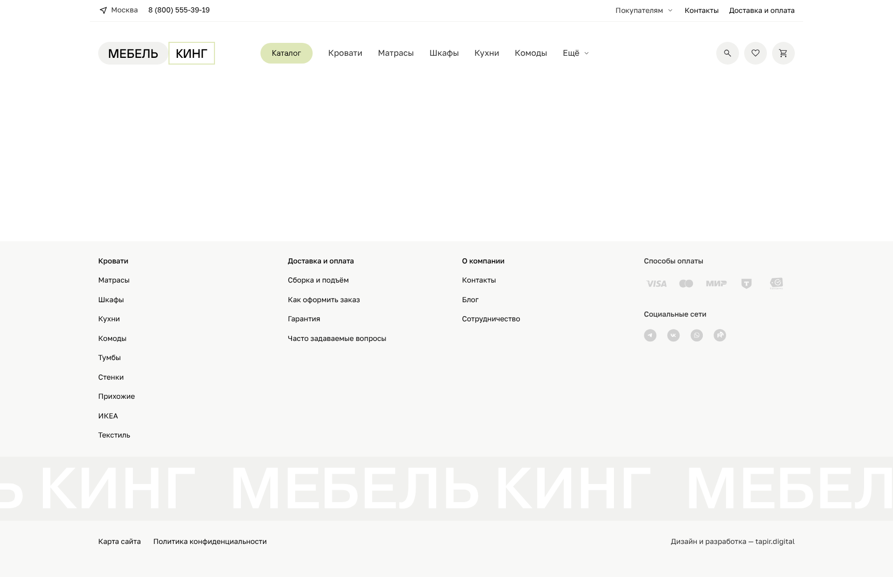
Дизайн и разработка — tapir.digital (733, 541)
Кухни (486, 53)
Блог (470, 299)
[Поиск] (727, 53)
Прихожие (116, 396)
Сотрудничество (491, 319)
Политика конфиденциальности (210, 541)
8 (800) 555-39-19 (179, 10)
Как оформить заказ (324, 299)
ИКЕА (108, 416)
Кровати (345, 53)
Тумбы (109, 357)
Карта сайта (119, 541)
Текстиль (114, 435)
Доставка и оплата (762, 10)
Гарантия (304, 319)
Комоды (531, 53)
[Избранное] (755, 53)
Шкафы (444, 53)
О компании (483, 261)
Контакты (702, 10)
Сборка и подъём (318, 280)
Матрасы (396, 53)
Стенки (111, 377)
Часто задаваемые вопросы (337, 338)
